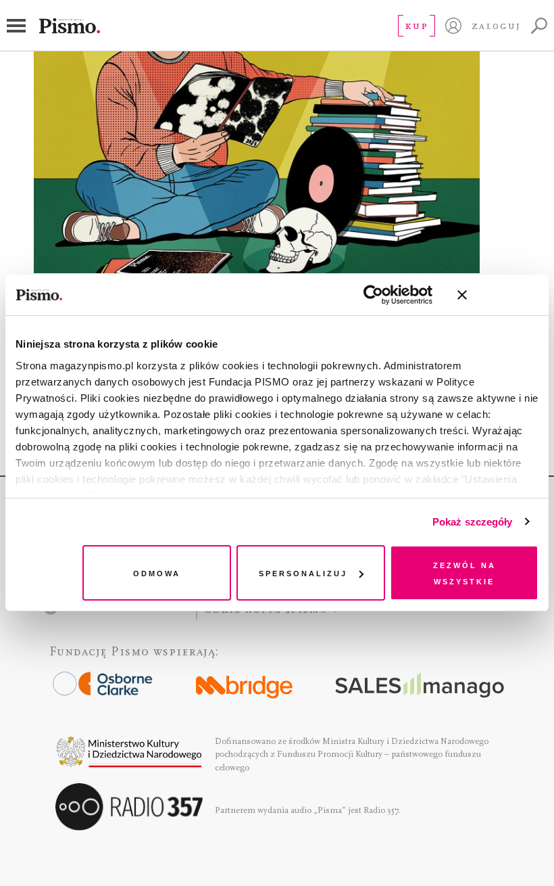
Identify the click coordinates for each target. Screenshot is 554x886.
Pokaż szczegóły (472, 522)
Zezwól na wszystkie (464, 572)
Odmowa (156, 572)
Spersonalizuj (303, 572)
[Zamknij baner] (497, 295)
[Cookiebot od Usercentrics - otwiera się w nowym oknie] (373, 295)
